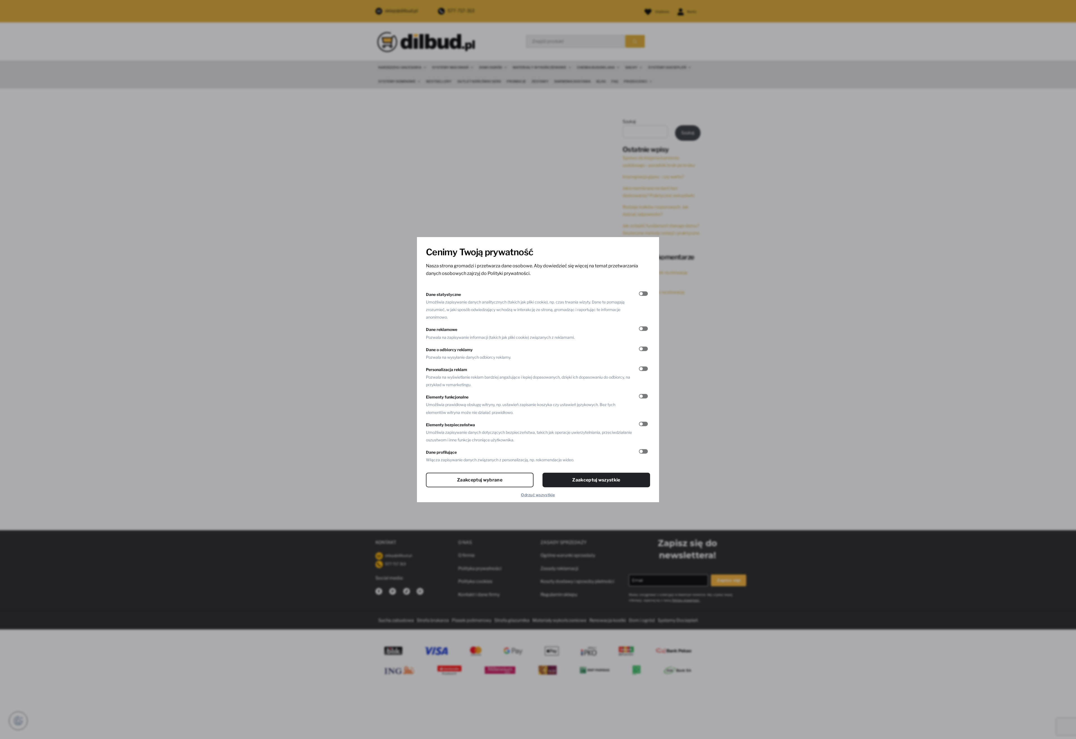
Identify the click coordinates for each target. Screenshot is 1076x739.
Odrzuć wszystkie (538, 494)
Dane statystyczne (443, 294)
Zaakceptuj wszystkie (596, 480)
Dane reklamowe (441, 329)
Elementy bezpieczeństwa (450, 424)
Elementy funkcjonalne (447, 397)
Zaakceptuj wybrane (479, 480)
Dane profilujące (441, 452)
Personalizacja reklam (446, 369)
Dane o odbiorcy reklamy (449, 349)
